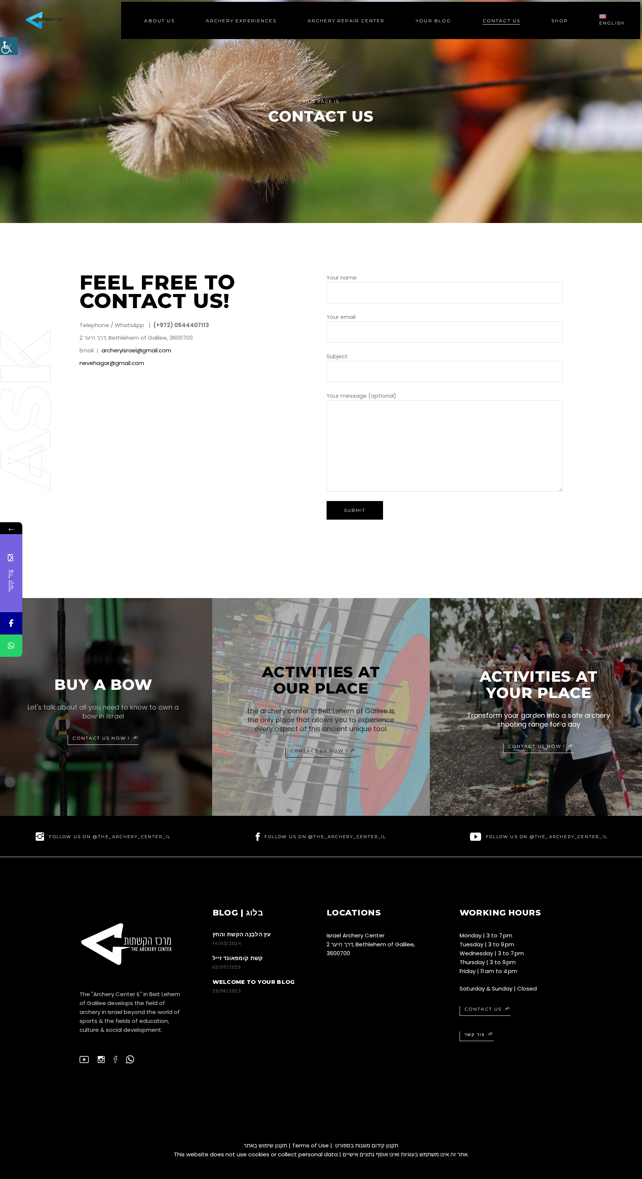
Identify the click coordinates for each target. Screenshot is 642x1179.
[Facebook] (11, 623)
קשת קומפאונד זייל (238, 958)
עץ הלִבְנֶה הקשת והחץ (241, 934)
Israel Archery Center (356, 935)
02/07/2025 (227, 967)
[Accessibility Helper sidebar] (9, 46)
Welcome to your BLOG (254, 981)
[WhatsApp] (11, 645)
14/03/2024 (227, 943)
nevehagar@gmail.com (112, 363)
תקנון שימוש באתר (265, 1145)
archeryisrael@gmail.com (136, 350)
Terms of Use (310, 1145)
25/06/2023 (227, 991)
